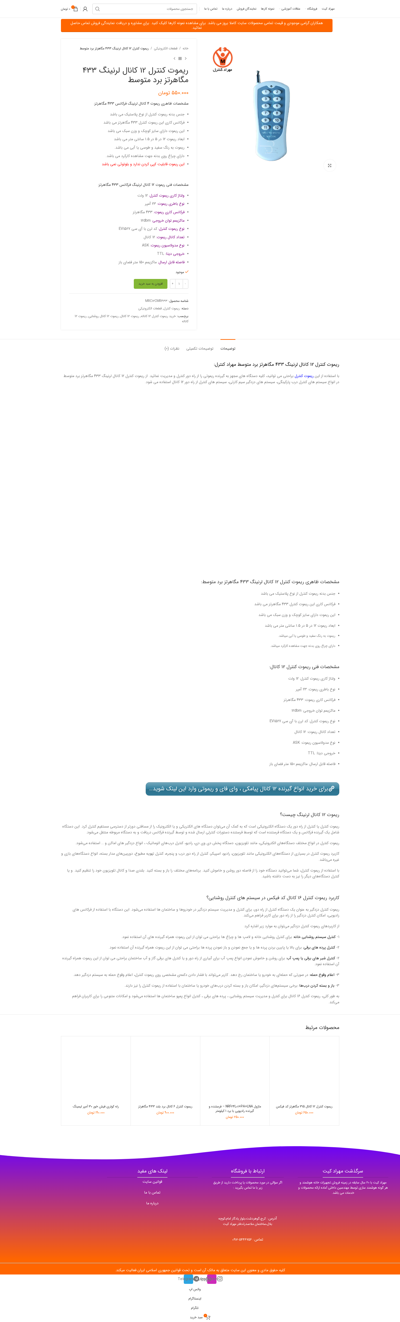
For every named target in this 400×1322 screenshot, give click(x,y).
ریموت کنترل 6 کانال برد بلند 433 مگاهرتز (165, 1106)
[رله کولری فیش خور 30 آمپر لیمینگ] (96, 1071)
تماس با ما (152, 1192)
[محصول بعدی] (174, 58)
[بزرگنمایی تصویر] (330, 165)
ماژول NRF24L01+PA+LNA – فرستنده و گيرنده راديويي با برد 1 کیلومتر (235, 1109)
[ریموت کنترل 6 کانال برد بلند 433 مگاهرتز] (165, 1071)
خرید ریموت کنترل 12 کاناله (158, 316)
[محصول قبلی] (185, 58)
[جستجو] (97, 9)
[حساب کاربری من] (85, 9)
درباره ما (152, 1203)
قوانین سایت (152, 1182)
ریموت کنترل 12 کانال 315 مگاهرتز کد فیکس (304, 1106)
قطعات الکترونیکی (165, 48)
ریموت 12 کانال (129, 316)
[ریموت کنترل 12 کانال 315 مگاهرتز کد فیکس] (304, 1071)
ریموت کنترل (171, 308)
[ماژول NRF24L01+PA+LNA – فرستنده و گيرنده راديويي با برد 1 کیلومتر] (235, 1071)
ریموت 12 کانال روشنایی (103, 316)
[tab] (227, 346)
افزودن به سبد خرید (150, 283)
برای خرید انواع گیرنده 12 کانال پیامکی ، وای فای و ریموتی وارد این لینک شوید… (238, 788)
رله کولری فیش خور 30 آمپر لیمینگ (96, 1106)
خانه (185, 48)
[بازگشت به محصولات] (180, 58)
